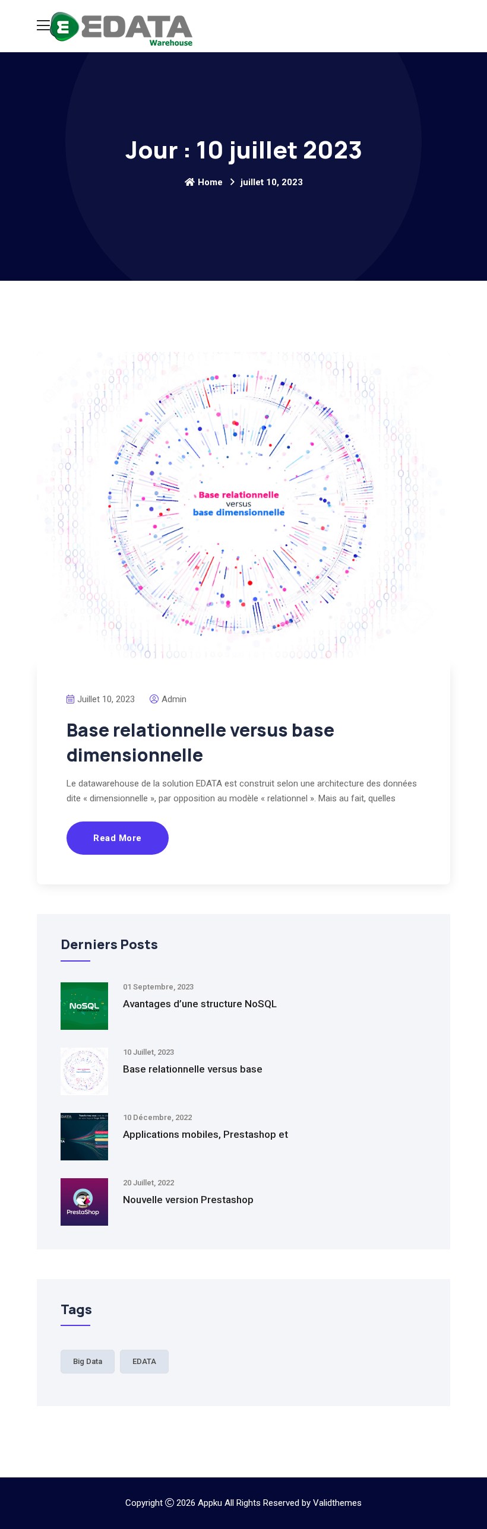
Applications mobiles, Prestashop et (205, 1134)
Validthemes (337, 1503)
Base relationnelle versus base (193, 1069)
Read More (117, 838)
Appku (210, 1503)
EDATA (144, 1361)
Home (210, 182)
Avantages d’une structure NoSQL (200, 1004)
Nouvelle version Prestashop (188, 1200)
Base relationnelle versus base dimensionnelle (200, 742)
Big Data (87, 1361)
